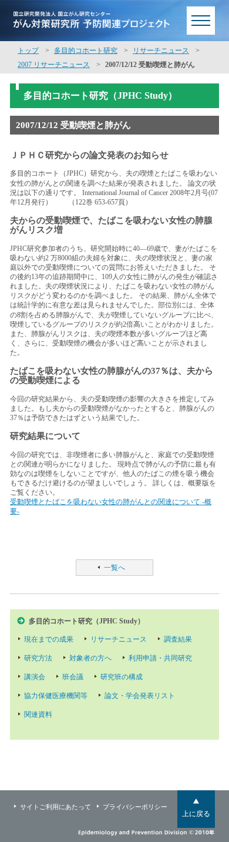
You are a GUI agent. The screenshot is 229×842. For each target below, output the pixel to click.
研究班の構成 (121, 677)
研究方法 (38, 658)
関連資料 (38, 714)
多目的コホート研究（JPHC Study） (86, 621)
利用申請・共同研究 (160, 658)
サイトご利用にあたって (55, 806)
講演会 (34, 677)
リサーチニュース (161, 50)
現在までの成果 (48, 639)
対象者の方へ (90, 658)
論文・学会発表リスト (140, 696)
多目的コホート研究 (85, 50)
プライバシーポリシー (135, 806)
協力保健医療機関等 (55, 696)
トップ (28, 50)
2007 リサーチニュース (54, 65)
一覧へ (114, 567)
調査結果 (178, 639)
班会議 (72, 677)
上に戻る (196, 814)
